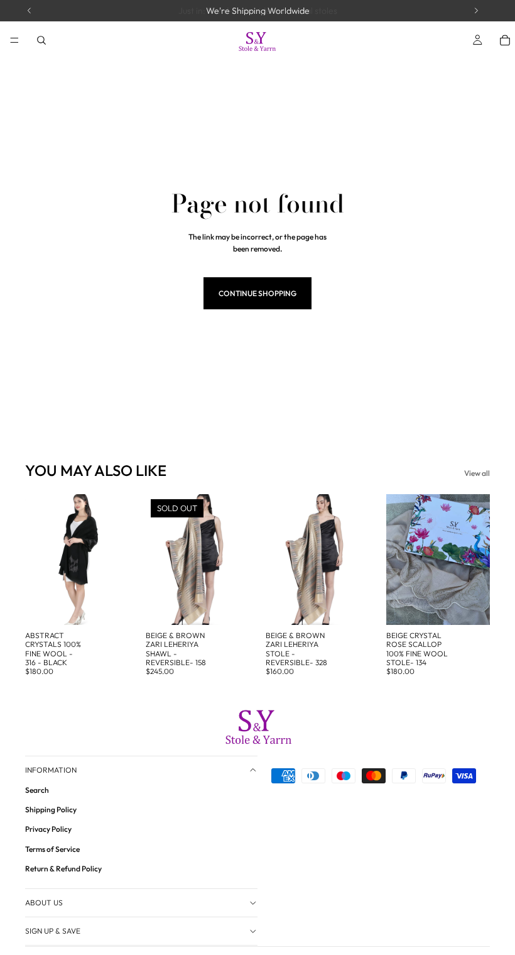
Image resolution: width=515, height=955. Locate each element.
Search (37, 790)
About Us (44, 902)
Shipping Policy (51, 810)
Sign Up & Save (52, 931)
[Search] (41, 40)
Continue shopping (257, 293)
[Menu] (14, 40)
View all (477, 473)
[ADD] (110, 605)
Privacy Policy (48, 829)
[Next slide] (115, 559)
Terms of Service (52, 849)
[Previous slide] (39, 559)
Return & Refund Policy (63, 868)
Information (51, 770)
